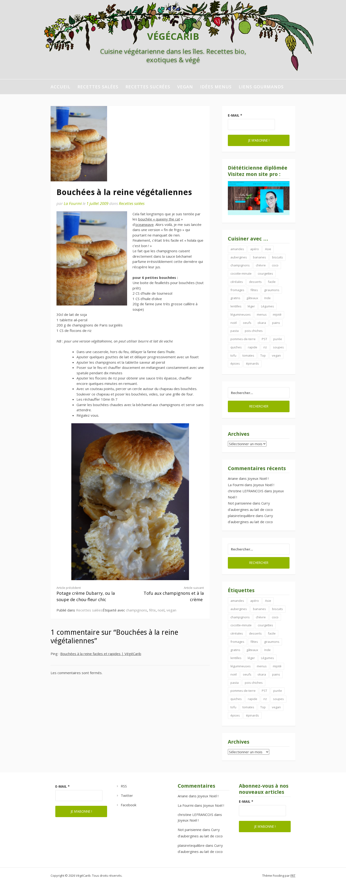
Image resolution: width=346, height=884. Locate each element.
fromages (237, 290)
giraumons (271, 290)
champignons (136, 610)
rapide (252, 347)
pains (276, 323)
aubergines (238, 257)
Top (263, 355)
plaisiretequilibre (241, 515)
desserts (255, 282)
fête (152, 610)
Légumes (267, 306)
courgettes (265, 273)
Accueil (60, 87)
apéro (254, 249)
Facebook (128, 805)
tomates (248, 355)
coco (275, 265)
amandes (237, 249)
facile (272, 282)
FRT (292, 875)
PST (264, 339)
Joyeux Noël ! (258, 478)
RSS (124, 786)
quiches (236, 347)
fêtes (254, 290)
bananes (259, 257)
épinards (252, 363)
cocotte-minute (241, 273)
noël (161, 610)
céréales (236, 282)
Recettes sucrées (147, 87)
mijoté (277, 314)
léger (251, 306)
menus (262, 314)
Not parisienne (240, 503)
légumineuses (240, 314)
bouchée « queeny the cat (159, 219)
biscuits (277, 257)
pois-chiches (254, 331)
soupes (278, 347)
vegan (185, 87)
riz (265, 347)
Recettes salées (97, 87)
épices (235, 363)
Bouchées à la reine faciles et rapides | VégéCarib (100, 653)
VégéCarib (173, 36)
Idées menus (216, 87)
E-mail (235, 115)
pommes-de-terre (243, 339)
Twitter (127, 795)
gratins (235, 298)
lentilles (235, 306)
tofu (233, 355)
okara (261, 323)
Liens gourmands (261, 87)
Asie (268, 249)
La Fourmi (73, 203)
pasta (234, 331)
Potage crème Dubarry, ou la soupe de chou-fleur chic (85, 594)
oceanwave (144, 224)
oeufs (247, 323)
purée (277, 339)
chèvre (261, 265)
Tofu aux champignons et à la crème (174, 594)
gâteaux (252, 298)
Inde (267, 298)
